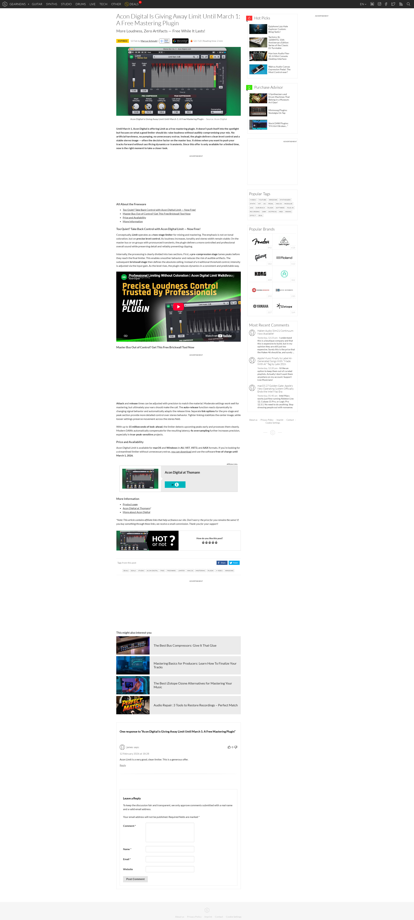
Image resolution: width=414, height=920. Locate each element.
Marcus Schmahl (149, 40)
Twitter (393, 4)
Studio (66, 4)
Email (127, 859)
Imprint (280, 420)
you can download (181, 451)
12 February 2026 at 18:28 (134, 753)
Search (409, 4)
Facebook (386, 4)
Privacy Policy (267, 420)
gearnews (18, 4)
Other (116, 4)
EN (362, 4)
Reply (123, 765)
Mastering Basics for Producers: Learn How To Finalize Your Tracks (195, 665)
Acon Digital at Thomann (136, 508)
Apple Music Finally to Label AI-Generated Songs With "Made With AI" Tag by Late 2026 (274, 361)
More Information (133, 221)
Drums (81, 4)
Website (128, 869)
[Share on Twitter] (234, 563)
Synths (51, 4)
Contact (290, 420)
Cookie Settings (273, 422)
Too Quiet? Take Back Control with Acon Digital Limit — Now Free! (159, 209)
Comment (129, 825)
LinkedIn (372, 4)
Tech (103, 4)
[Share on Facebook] (222, 563)
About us (253, 420)
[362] (284, 273)
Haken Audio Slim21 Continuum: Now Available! (275, 332)
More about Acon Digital (136, 512)
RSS (401, 4)
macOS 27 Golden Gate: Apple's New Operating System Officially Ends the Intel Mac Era (275, 388)
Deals (134, 4)
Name (127, 849)
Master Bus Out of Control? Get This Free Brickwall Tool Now (157, 213)
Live (93, 4)
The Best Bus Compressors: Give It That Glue (185, 645)
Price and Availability (134, 217)
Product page (130, 504)
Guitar (37, 4)
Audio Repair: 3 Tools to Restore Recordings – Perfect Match (196, 705)
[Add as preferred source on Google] (180, 41)
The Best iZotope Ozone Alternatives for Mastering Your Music (193, 685)
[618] (284, 241)
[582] (261, 257)
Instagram (379, 4)
